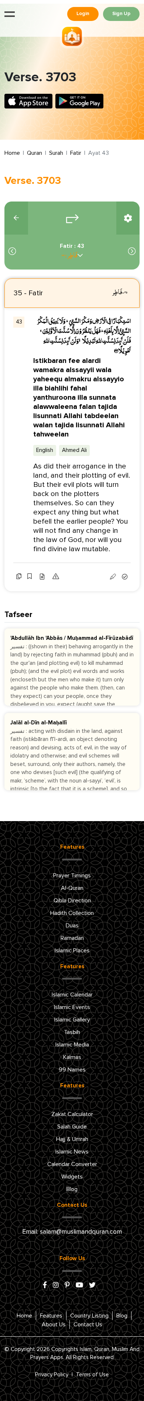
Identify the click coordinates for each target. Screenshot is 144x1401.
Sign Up (121, 13)
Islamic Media (72, 1045)
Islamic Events (72, 1007)
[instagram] (56, 1285)
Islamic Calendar (72, 995)
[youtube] (79, 1285)
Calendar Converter (72, 1164)
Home (12, 153)
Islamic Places (72, 950)
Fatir (75, 153)
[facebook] (45, 1285)
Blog (72, 1189)
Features (51, 1316)
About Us (54, 1324)
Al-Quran (72, 888)
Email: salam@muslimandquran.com (72, 1232)
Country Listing (89, 1316)
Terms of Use (92, 1374)
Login (82, 13)
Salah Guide (72, 1127)
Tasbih (72, 1032)
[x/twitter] (92, 1285)
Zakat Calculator (72, 1114)
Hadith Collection (72, 913)
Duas (72, 925)
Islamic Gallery (72, 1020)
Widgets (72, 1177)
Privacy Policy (51, 1374)
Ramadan (72, 938)
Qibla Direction (72, 900)
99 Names (72, 1070)
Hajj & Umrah (72, 1139)
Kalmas (72, 1057)
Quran (34, 153)
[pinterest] (67, 1285)
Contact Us (87, 1324)
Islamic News (72, 1152)
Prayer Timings (72, 875)
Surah (56, 153)
